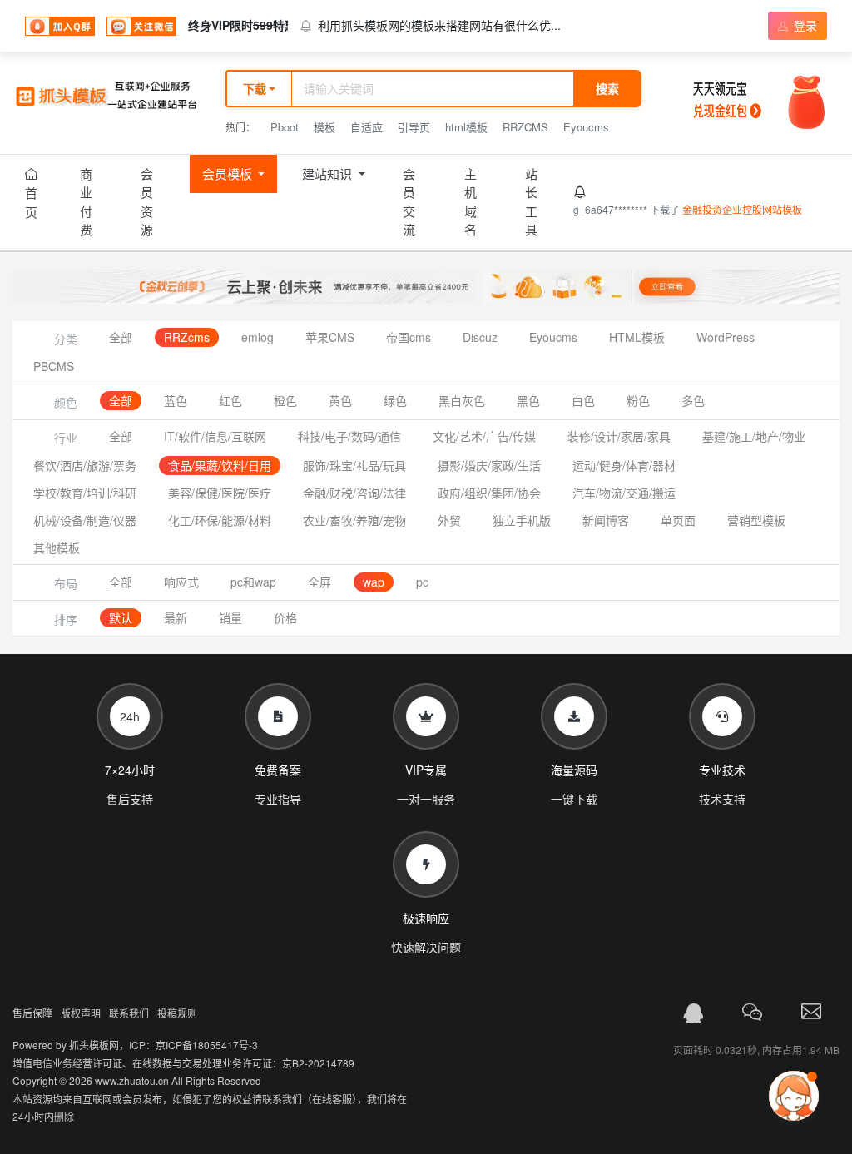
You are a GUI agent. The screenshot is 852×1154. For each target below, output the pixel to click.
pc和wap (253, 581)
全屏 (319, 581)
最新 (175, 617)
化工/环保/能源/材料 (219, 520)
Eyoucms (586, 127)
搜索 (607, 88)
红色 (230, 400)
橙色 (285, 400)
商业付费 (86, 202)
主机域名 (470, 202)
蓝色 (175, 400)
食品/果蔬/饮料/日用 (219, 465)
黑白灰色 (461, 400)
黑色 (528, 400)
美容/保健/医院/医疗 (219, 492)
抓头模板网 (94, 1045)
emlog (257, 337)
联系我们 (129, 1013)
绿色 (395, 400)
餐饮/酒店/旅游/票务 (84, 465)
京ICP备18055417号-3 (207, 1045)
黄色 (340, 400)
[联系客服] (693, 1013)
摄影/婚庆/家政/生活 (489, 465)
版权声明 (81, 1013)
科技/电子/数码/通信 (349, 436)
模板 (324, 127)
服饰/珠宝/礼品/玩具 (354, 465)
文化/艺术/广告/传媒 (484, 436)
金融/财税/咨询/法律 (354, 492)
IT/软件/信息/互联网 (215, 436)
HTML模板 (637, 337)
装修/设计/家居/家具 (619, 436)
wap (373, 581)
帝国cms (408, 337)
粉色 (638, 400)
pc (422, 581)
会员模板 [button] (228, 173)
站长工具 (531, 202)
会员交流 (409, 202)
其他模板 (56, 547)
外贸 (449, 520)
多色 (693, 400)
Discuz (480, 337)
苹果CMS (329, 337)
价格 (285, 617)
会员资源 (147, 202)
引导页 (414, 127)
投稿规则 (177, 1013)
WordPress (725, 337)
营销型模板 (756, 520)
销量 (230, 617)
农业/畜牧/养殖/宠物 (354, 520)
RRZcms (187, 337)
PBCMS (53, 366)
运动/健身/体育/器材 (624, 465)
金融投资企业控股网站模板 (742, 209)
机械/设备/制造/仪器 (84, 520)
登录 (803, 25)
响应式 (181, 581)
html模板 (466, 127)
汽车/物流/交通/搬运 (624, 492)
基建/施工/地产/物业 (753, 436)
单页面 (678, 520)
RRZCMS (525, 127)
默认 (120, 617)
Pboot (284, 127)
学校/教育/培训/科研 (84, 492)
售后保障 (32, 1013)
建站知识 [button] (328, 173)
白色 (583, 400)
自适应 (366, 127)
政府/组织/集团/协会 (489, 492)
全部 (120, 337)
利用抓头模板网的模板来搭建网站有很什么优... (439, 25)
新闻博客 (605, 520)
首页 (31, 202)
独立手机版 (522, 520)
